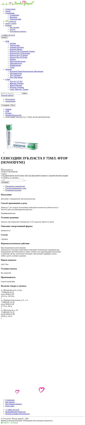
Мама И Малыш (16, 85)
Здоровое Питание (17, 47)
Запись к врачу (10, 23)
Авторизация (10, 101)
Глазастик (12, 21)
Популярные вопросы (18, 31)
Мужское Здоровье (17, 87)
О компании (10, 13)
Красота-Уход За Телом (18, 57)
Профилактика (15, 65)
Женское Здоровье (16, 83)
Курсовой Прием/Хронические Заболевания (26, 71)
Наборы (13, 59)
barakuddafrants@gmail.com (15, 412)
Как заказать (14, 27)
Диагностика (15, 45)
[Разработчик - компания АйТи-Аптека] (9, 423)
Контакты (13, 17)
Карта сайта (9, 406)
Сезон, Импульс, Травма (19, 89)
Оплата (12, 29)
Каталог (4, 37)
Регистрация (10, 99)
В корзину (5, 182)
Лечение (8, 69)
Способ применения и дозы (15, 188)
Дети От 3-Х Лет (16, 81)
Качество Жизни (16, 49)
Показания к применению (15, 186)
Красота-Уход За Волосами (20, 53)
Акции (8, 11)
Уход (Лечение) (15, 75)
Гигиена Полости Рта (13, 115)
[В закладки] (2, 168)
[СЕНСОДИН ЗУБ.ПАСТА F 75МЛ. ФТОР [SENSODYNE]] (22, 153)
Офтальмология (16, 63)
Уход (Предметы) (16, 77)
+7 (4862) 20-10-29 (8, 35)
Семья (7, 79)
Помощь (8, 25)
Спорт (12, 67)
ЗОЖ (7, 41)
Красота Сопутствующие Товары (22, 51)
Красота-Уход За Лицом (19, 55)
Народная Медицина (17, 61)
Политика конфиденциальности (17, 414)
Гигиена (13, 43)
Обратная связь (15, 19)
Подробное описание (13, 190)
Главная (8, 109)
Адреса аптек (10, 9)
